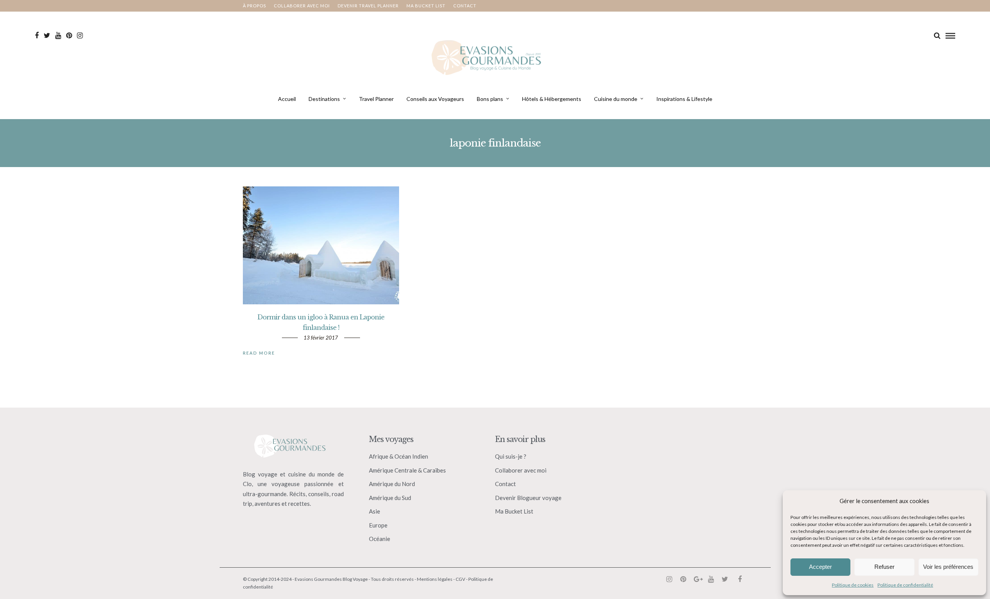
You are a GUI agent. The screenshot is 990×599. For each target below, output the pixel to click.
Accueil (287, 99)
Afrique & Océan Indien (398, 456)
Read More (259, 352)
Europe (378, 525)
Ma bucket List (426, 5)
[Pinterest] (69, 35)
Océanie (379, 538)
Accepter (820, 566)
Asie (374, 511)
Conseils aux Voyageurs (435, 99)
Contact (464, 5)
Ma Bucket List (514, 511)
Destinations (324, 99)
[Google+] (697, 579)
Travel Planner (376, 99)
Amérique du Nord (392, 483)
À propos (254, 5)
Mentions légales (434, 579)
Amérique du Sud (390, 497)
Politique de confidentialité (905, 585)
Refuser (884, 566)
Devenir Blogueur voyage (528, 497)
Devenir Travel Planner (368, 5)
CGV (460, 579)
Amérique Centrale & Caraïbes (407, 470)
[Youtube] (58, 35)
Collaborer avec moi (302, 5)
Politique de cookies (853, 585)
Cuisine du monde (615, 99)
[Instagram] (80, 35)
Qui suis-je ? (510, 456)
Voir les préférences (948, 566)
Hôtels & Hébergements (551, 99)
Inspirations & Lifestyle (684, 99)
